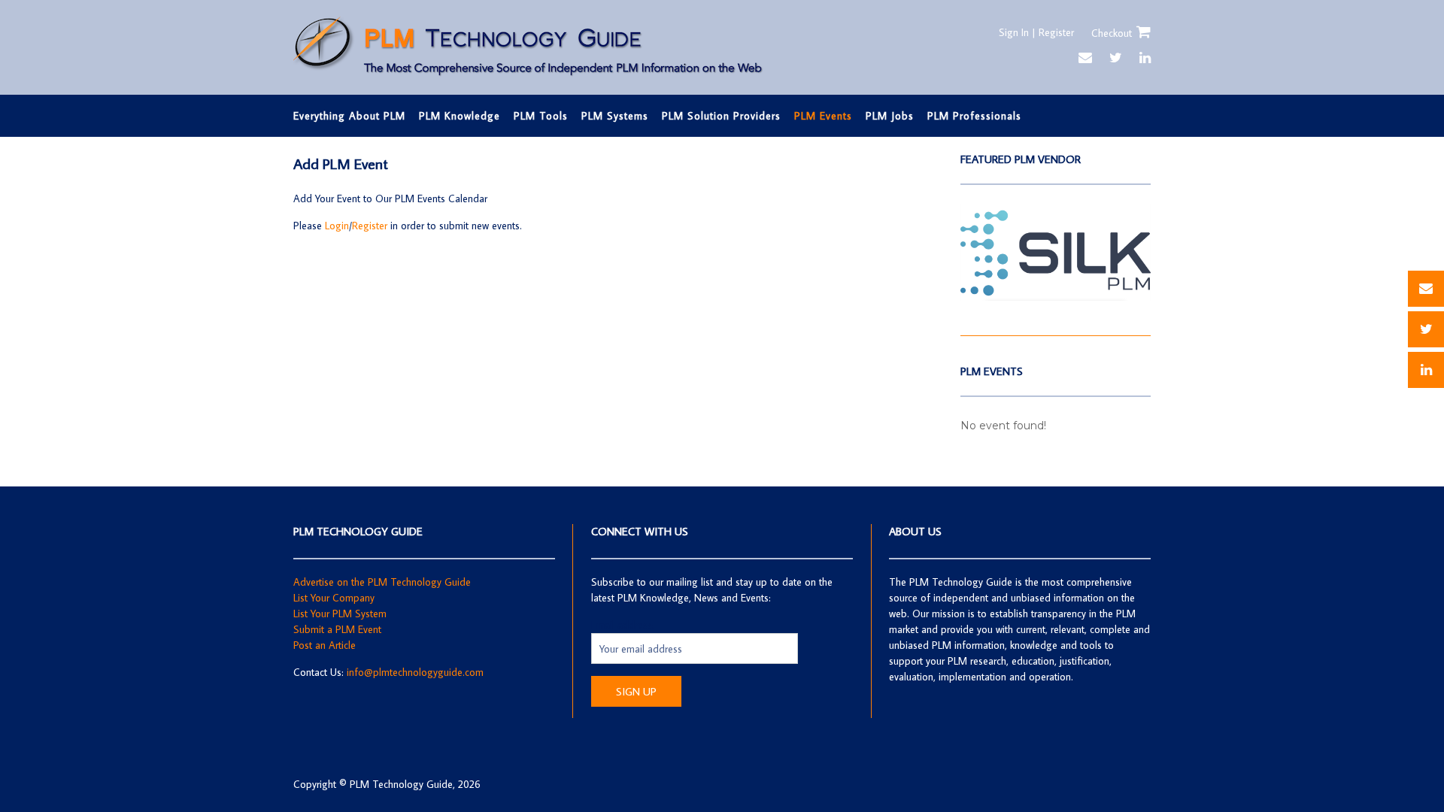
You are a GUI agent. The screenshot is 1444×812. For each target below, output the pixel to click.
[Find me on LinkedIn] (1145, 57)
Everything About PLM (349, 116)
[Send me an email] (1085, 57)
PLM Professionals (974, 116)
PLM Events (823, 116)
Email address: (622, 625)
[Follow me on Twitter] (1115, 57)
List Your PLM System (340, 613)
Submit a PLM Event (337, 629)
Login (337, 225)
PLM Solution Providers (721, 116)
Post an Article (324, 645)
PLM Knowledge (459, 116)
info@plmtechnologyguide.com (415, 672)
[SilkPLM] (1055, 297)
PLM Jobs (890, 116)
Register (369, 225)
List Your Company (334, 597)
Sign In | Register (1036, 32)
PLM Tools (541, 116)
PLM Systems (614, 116)
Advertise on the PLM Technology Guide (382, 582)
